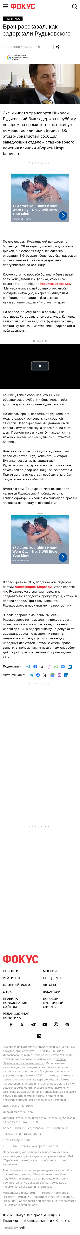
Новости (10, 971)
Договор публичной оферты (53, 1003)
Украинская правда (55, 284)
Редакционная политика (16, 1016)
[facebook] (11, 1024)
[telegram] (33, 1024)
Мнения (50, 971)
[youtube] (44, 1024)
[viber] (56, 1024)
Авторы (49, 985)
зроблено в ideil (15, 1227)
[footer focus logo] (21, 959)
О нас (8, 992)
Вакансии (52, 992)
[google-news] (67, 1024)
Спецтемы (52, 978)
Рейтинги (11, 978)
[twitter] (22, 1024)
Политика (13, 18)
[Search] (74, 6)
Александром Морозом (33, 587)
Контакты (63, 1221)
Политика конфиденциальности (27, 1221)
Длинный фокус (17, 985)
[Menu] (5, 6)
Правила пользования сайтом (15, 1003)
